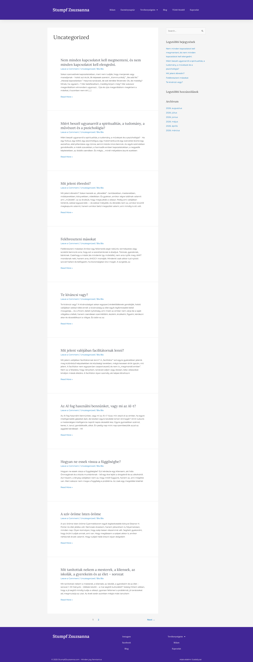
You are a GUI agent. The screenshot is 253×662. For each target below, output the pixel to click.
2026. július (171, 112)
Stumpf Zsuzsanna (71, 9)
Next (151, 619)
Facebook (126, 642)
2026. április (172, 126)
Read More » (67, 96)
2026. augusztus (174, 108)
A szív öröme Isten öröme (81, 514)
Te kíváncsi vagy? (74, 295)
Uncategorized (88, 69)
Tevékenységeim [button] (147, 10)
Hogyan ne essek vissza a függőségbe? (91, 461)
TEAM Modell (178, 10)
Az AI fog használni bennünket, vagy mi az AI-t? (98, 406)
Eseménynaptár (128, 10)
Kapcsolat (194, 10)
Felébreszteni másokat (78, 239)
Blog (165, 10)
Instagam (126, 636)
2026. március (173, 130)
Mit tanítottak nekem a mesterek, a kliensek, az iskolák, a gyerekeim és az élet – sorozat (98, 571)
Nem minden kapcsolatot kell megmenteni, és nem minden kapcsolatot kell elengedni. (101, 62)
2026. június (172, 117)
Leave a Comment (70, 69)
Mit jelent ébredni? (76, 183)
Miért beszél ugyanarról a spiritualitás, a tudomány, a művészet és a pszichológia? (103, 125)
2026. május (172, 121)
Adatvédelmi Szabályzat (191, 659)
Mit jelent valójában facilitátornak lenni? (92, 350)
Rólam (112, 10)
